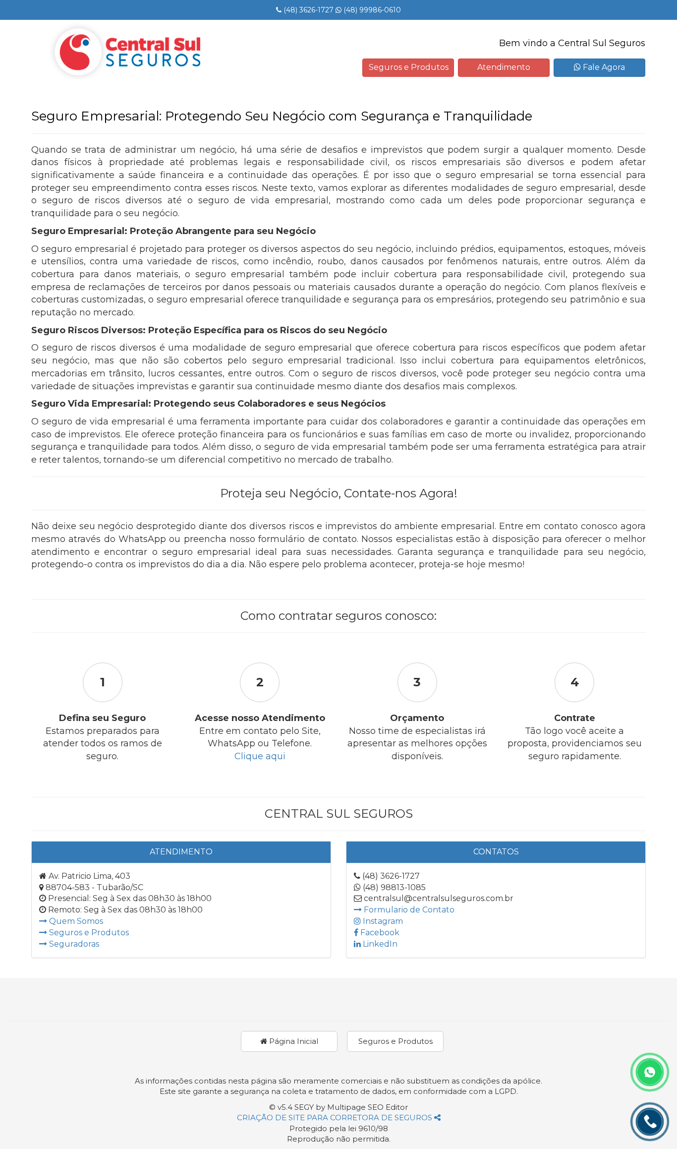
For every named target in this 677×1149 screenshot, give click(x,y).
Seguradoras (73, 944)
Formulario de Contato (408, 909)
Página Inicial (292, 1041)
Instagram (382, 921)
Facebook (378, 932)
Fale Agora (603, 67)
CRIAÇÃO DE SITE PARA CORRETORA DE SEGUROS (335, 1117)
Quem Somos (75, 921)
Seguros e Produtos (409, 67)
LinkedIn (379, 944)
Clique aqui (259, 756)
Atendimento (503, 67)
